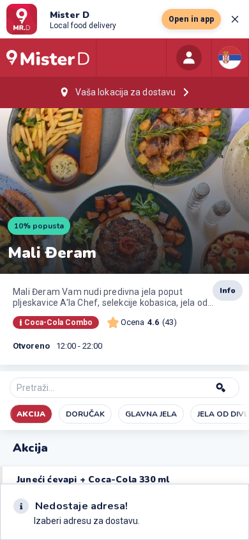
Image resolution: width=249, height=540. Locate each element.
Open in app (191, 19)
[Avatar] (189, 57)
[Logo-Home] (47, 57)
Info (228, 290)
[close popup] (235, 19)
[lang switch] (229, 57)
